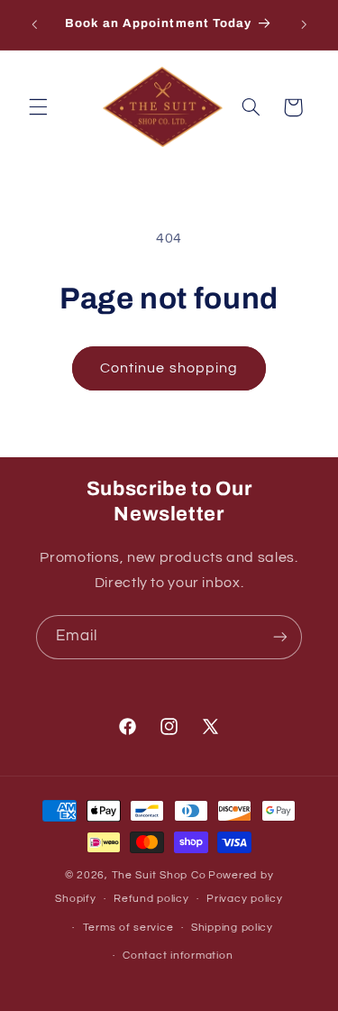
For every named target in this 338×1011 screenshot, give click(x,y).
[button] (38, 107)
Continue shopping (169, 368)
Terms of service (128, 928)
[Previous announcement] (34, 24)
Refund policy (151, 899)
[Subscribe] (280, 637)
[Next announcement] (304, 24)
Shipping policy (232, 928)
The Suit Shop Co (159, 875)
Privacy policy (244, 899)
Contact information (178, 955)
